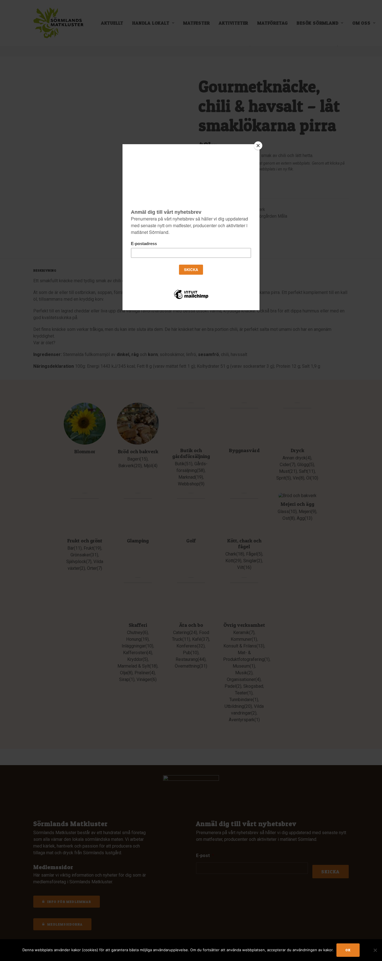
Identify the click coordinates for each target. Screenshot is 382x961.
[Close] (258, 145)
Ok (348, 950)
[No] (375, 950)
